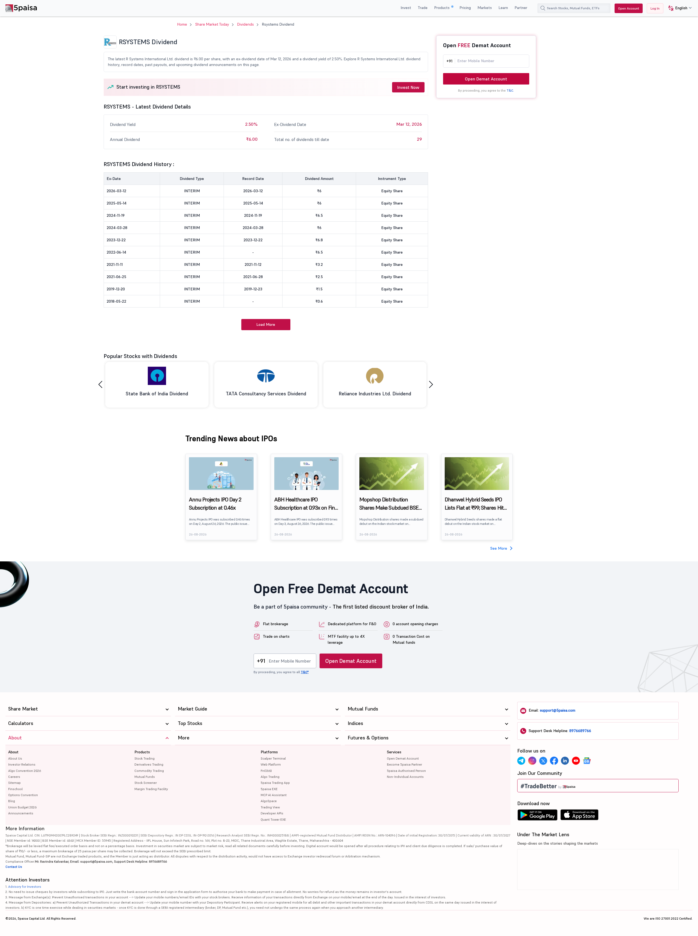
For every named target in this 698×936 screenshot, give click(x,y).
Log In (655, 8)
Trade (423, 7)
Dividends (245, 24)
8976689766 (580, 730)
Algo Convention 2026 (24, 771)
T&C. (510, 90)
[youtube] (576, 761)
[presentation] (100, 384)
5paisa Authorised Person (406, 771)
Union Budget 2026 (22, 807)
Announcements (20, 813)
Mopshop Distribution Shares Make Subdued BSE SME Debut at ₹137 (389, 504)
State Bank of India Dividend (157, 393)
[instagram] (532, 761)
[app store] (579, 816)
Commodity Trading (149, 771)
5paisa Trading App (275, 783)
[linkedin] (565, 761)
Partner (521, 7)
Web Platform (271, 764)
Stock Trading (144, 758)
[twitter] (543, 761)
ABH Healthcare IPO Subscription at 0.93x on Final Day (306, 504)
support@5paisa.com (557, 710)
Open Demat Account (486, 79)
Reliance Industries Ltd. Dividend (375, 393)
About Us (15, 758)
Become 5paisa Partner (404, 764)
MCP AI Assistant (274, 795)
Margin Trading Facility (151, 789)
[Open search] (543, 8)
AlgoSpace (269, 801)
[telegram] (521, 761)
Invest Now (408, 87)
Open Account (628, 8)
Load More (265, 324)
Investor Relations (21, 764)
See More (498, 548)
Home (182, 24)
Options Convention (23, 795)
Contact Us (13, 867)
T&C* (305, 672)
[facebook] (554, 761)
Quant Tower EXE (273, 819)
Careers (14, 777)
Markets (484, 7)
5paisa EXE (269, 789)
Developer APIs (272, 813)
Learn (503, 7)
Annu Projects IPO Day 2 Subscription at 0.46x (215, 503)
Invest (406, 7)
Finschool (15, 789)
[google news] (587, 761)
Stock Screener (145, 783)
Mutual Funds (144, 777)
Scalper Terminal (273, 758)
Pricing (465, 7)
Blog (11, 801)
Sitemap (14, 783)
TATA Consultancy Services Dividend (266, 393)
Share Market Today (212, 24)
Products (442, 7)
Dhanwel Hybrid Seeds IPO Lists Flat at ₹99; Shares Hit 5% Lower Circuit (474, 504)
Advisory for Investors (24, 886)
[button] (677, 8)
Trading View (270, 807)
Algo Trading (270, 777)
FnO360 (266, 771)
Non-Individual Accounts (405, 777)
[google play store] (537, 816)
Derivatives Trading (148, 764)
